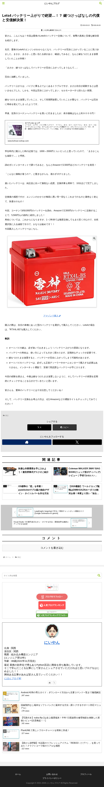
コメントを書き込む (52, 547)
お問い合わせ (52, 774)
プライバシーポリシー (52, 778)
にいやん (52, 642)
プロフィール (86, 774)
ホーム (18, 774)
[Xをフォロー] (77, 442)
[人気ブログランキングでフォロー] (52, 614)
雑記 (7, 415)
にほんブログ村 (12, 678)
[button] (65, 427)
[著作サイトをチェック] (26, 442)
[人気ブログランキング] (52, 605)
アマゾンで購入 (50, 316)
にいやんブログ (52, 3)
